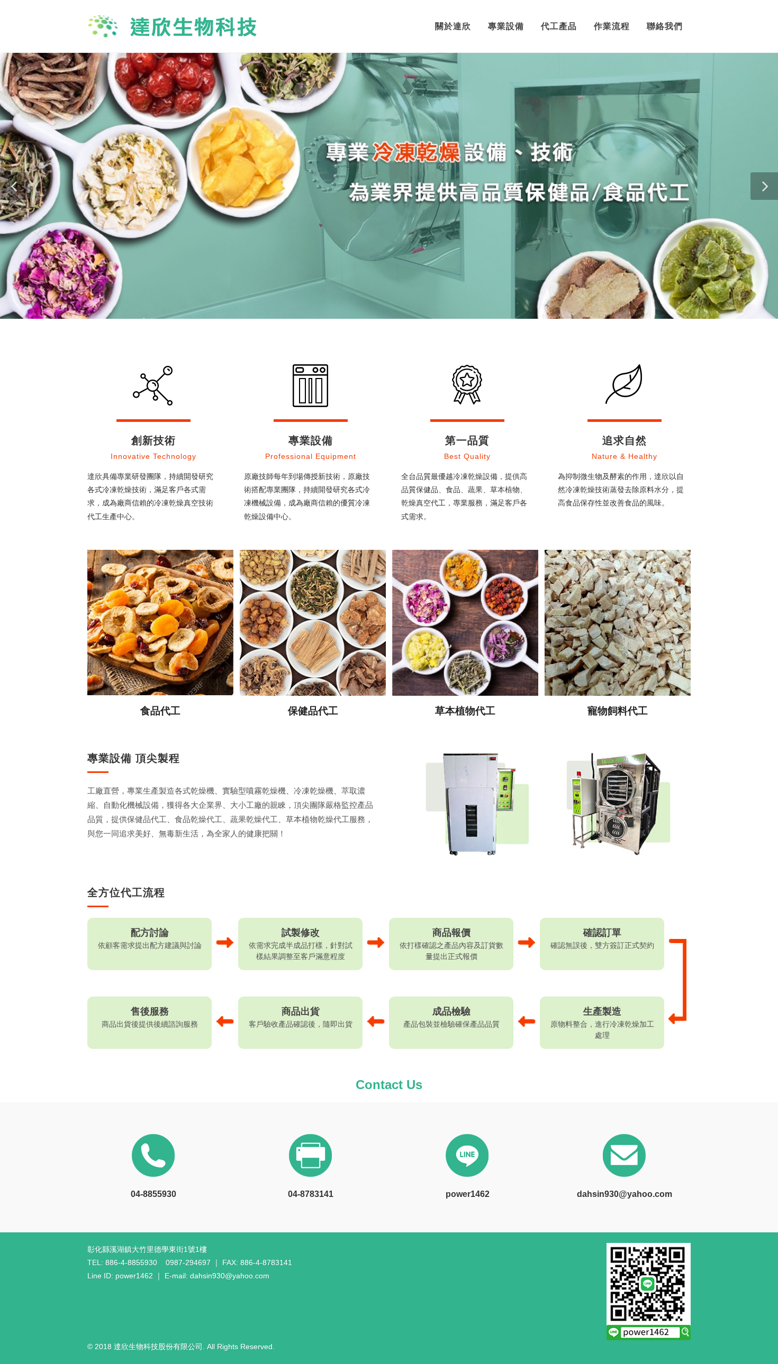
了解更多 (160, 627)
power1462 (468, 1194)
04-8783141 (310, 1194)
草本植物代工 (465, 710)
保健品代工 (313, 710)
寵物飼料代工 (617, 710)
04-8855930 (153, 1194)
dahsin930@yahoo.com (624, 1194)
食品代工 (160, 710)
